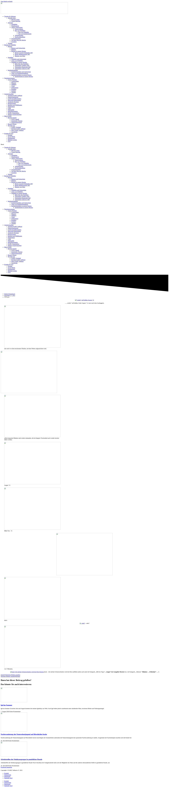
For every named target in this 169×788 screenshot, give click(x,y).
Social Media (11, 136)
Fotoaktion (14, 24)
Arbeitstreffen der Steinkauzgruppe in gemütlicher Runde (21, 759)
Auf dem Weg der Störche (18, 40)
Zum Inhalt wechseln (6, 1)
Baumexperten (12, 103)
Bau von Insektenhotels (24, 34)
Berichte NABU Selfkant (18, 129)
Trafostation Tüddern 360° (22, 65)
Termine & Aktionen (10, 16)
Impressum (7, 776)
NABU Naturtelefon (13, 113)
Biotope (10, 46)
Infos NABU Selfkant (17, 130)
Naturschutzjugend (13, 97)
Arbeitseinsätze (19, 35)
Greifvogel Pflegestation (14, 98)
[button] (84, 144)
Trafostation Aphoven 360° (22, 68)
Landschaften (15, 81)
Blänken (13, 49)
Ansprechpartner (8, 94)
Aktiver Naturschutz (17, 27)
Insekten (13, 91)
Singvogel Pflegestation (14, 100)
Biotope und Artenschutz (18, 48)
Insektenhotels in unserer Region (24, 76)
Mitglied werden (12, 140)
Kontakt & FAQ (8, 133)
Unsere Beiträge (12, 79)
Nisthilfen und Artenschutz (18, 59)
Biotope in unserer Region (18, 51)
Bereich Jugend (12, 117)
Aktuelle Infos (12, 18)
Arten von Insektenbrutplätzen (19, 73)
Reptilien (13, 89)
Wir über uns (11, 125)
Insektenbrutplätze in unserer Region (21, 75)
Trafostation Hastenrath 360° (23, 67)
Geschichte (14, 132)
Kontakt (10, 135)
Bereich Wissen (12, 124)
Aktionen (10, 22)
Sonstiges (14, 41)
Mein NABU (8, 116)
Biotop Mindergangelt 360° (22, 54)
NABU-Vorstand (16, 127)
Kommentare (11, 138)
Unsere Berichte (15, 21)
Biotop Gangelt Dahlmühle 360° (24, 53)
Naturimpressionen (9, 78)
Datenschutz (7, 775)
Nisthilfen (10, 57)
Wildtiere (13, 84)
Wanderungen (15, 26)
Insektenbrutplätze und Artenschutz (21, 72)
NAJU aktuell (15, 119)
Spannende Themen (16, 121)
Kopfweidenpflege (20, 37)
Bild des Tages (15, 19)
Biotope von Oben (20, 56)
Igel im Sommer (6, 705)
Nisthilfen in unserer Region (19, 62)
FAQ (9, 141)
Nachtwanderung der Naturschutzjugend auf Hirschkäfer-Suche (24, 734)
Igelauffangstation (13, 111)
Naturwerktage (19, 29)
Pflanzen (13, 83)
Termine (10, 43)
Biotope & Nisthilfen (10, 45)
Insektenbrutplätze (13, 70)
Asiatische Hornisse (13, 102)
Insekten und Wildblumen (15, 105)
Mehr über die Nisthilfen (21, 64)
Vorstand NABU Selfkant (15, 95)
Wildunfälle (11, 110)
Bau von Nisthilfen (20, 30)
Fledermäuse (14, 87)
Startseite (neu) (8, 778)
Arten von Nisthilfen (17, 60)
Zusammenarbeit (16, 38)
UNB (9, 108)
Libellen (13, 92)
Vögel (13, 86)
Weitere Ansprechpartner (14, 114)
